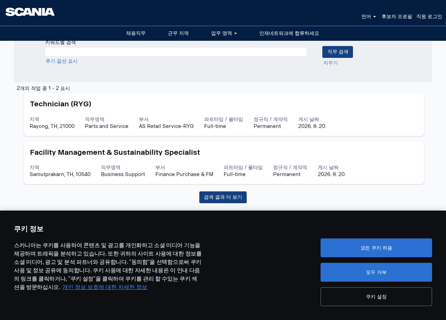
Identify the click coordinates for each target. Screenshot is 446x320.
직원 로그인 (429, 17)
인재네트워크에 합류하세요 (289, 33)
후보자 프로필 (397, 17)
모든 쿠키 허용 (376, 248)
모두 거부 (376, 272)
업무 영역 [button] (222, 33)
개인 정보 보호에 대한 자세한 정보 (104, 287)
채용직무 (136, 33)
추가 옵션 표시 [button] (62, 61)
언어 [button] (366, 17)
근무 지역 (178, 33)
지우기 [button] (330, 63)
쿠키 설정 (376, 296)
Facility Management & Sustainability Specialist (115, 152)
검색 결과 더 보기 (223, 197)
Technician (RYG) (60, 104)
